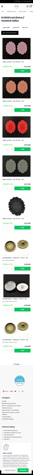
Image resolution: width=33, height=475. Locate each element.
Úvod (2, 11)
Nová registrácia (28, 1)
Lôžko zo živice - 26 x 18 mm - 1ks (13, 62)
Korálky (4, 401)
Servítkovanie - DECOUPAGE (10, 410)
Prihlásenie (18, 1)
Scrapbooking (6, 417)
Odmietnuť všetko (10, 470)
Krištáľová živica (11, 11)
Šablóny (4, 414)
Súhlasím (23, 470)
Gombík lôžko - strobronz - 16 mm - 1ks (15, 258)
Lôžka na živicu (23, 11)
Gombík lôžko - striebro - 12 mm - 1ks (14, 299)
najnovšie (25, 27)
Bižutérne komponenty (9, 403)
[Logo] (16, 6)
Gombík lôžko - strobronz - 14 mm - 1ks (15, 340)
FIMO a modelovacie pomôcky (11, 406)
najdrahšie (16, 27)
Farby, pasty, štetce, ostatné (11, 412)
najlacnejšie (6, 27)
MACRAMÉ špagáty (8, 419)
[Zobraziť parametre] (9, 33)
